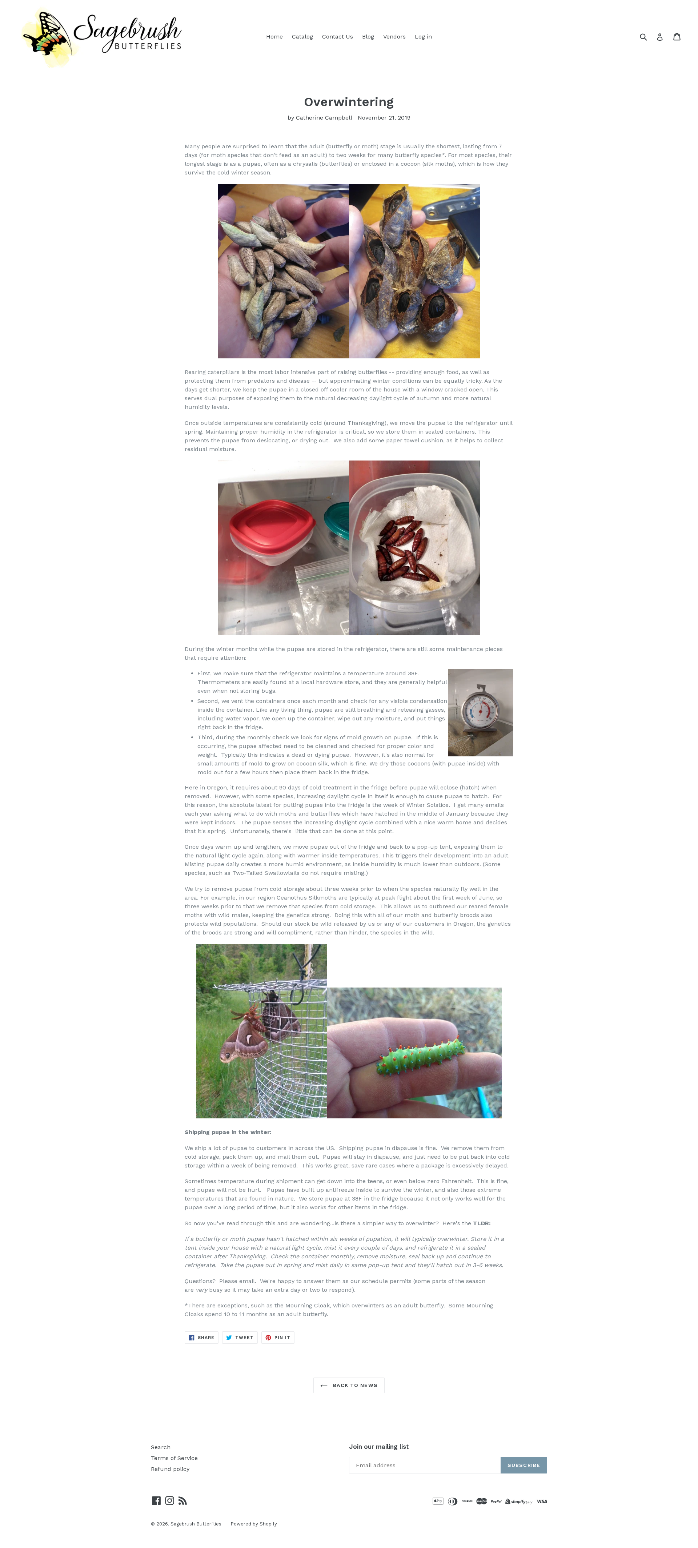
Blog (368, 36)
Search (161, 1447)
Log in (423, 36)
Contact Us (337, 36)
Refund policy (170, 1468)
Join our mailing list (379, 1446)
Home (274, 36)
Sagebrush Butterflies (196, 1524)
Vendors (394, 36)
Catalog (302, 36)
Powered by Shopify (253, 1524)
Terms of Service (174, 1458)
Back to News (354, 1385)
